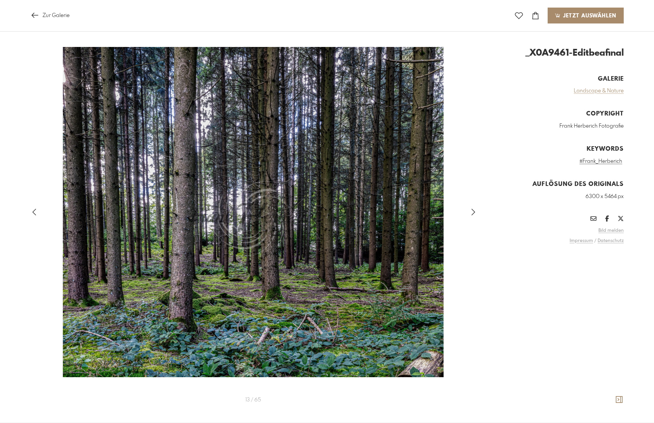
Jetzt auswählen (588, 16)
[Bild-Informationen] (619, 399)
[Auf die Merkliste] (518, 16)
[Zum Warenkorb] (535, 16)
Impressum (581, 241)
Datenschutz (611, 241)
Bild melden (611, 230)
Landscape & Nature (599, 91)
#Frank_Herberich (600, 161)
